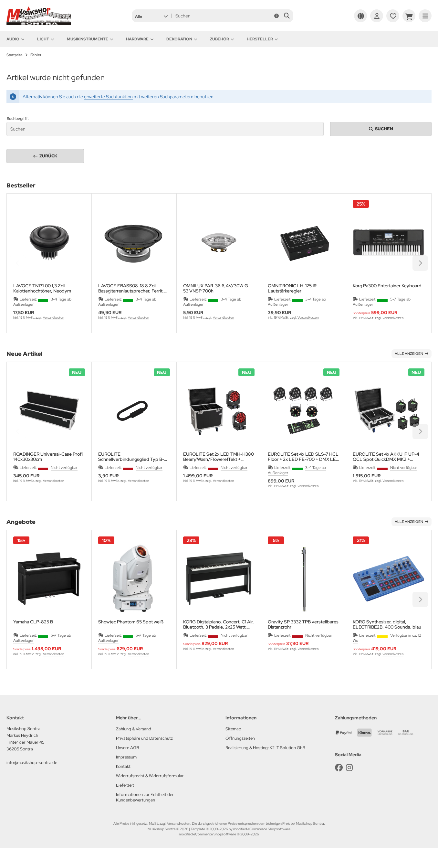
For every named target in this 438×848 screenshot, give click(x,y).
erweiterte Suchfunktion (108, 97)
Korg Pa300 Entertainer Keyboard (387, 286)
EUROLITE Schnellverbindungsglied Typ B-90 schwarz (131, 456)
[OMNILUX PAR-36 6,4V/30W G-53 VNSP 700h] (219, 242)
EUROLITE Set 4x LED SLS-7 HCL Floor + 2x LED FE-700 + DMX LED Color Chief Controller (303, 456)
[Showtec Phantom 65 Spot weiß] (134, 579)
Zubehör (219, 39)
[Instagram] (349, 768)
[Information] (276, 15)
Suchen (381, 128)
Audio (12, 39)
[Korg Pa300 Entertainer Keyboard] (388, 242)
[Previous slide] (18, 263)
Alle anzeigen (409, 353)
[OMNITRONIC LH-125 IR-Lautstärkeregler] (303, 242)
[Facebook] (339, 768)
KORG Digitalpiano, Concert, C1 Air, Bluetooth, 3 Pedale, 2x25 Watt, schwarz (218, 624)
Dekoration (179, 39)
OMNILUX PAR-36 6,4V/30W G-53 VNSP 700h (216, 288)
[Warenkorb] (408, 15)
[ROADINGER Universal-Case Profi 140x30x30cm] (49, 411)
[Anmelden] (376, 15)
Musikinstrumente (87, 39)
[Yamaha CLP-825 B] (49, 579)
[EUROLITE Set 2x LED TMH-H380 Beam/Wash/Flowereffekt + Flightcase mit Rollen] (219, 411)
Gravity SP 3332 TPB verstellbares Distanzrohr (303, 624)
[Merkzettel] (392, 15)
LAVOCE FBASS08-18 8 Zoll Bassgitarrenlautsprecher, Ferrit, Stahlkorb (131, 288)
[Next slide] (420, 263)
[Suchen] (286, 16)
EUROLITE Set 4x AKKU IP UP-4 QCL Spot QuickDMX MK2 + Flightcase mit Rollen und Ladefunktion (386, 456)
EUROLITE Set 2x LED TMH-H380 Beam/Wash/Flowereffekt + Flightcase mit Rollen (218, 456)
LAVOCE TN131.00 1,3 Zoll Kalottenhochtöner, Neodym (42, 288)
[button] (151, 16)
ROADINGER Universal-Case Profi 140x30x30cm (48, 456)
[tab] (113, 338)
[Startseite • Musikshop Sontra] (38, 23)
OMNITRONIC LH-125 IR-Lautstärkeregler (293, 288)
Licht (43, 39)
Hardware (137, 39)
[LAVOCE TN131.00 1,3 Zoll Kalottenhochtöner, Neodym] (49, 242)
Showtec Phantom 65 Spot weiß (130, 622)
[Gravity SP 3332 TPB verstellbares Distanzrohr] (303, 579)
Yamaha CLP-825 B (33, 622)
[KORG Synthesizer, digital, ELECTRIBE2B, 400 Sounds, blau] (388, 579)
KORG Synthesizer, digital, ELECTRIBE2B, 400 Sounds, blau (387, 624)
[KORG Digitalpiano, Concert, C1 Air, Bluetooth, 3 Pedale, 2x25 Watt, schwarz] (219, 579)
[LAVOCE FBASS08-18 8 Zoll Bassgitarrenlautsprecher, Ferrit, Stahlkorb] (134, 242)
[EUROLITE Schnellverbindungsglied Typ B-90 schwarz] (134, 411)
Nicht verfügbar (64, 467)
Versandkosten (53, 317)
